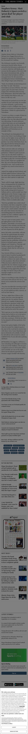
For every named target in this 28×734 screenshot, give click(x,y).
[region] (14, 711)
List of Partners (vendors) (6, 723)
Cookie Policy (22, 706)
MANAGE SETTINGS (14, 731)
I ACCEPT (14, 727)
